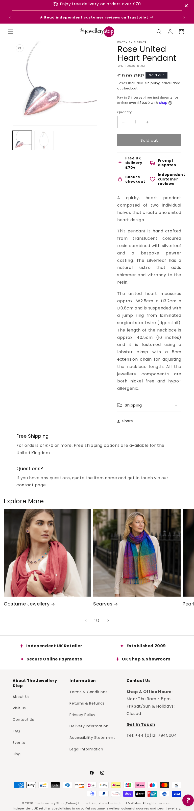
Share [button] (127, 420)
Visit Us (19, 708)
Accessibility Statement (92, 737)
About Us (21, 696)
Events (19, 742)
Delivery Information (88, 726)
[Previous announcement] (9, 17)
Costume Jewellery (27, 604)
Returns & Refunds (87, 703)
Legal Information (86, 749)
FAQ (16, 731)
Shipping (153, 83)
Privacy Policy (82, 714)
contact (25, 485)
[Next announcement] (184, 17)
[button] (10, 31)
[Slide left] (85, 620)
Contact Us (23, 719)
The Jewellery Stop (49, 803)
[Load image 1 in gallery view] (22, 140)
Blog (16, 754)
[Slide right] (108, 620)
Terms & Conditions (88, 691)
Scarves (102, 604)
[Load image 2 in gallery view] (44, 140)
